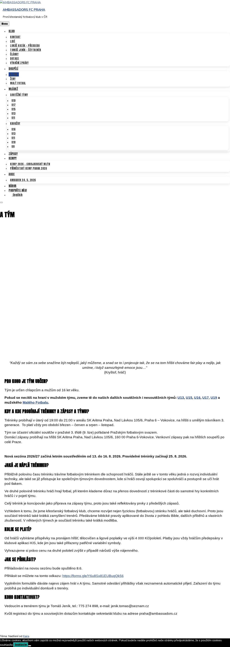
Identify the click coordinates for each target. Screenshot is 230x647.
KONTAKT (15, 37)
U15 (14, 109)
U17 (14, 105)
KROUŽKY (15, 123)
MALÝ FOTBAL (18, 83)
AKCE (12, 174)
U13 (14, 113)
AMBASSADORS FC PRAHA (24, 10)
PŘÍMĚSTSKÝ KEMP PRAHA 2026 (28, 168)
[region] (115, 288)
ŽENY (12, 79)
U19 (14, 100)
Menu (4, 23)
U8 (13, 146)
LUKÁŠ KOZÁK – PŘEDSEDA (25, 45)
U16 (14, 129)
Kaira (26, 636)
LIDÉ (12, 41)
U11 (13, 118)
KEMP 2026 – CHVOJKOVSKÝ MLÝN (30, 164)
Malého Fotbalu (35, 402)
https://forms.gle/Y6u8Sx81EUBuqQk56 (93, 576)
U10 (14, 142)
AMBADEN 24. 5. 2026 (23, 180)
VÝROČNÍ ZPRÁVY (19, 63)
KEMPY (13, 158)
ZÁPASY (13, 153)
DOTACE (14, 58)
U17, (206, 398)
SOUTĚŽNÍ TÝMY (19, 95)
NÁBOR (12, 186)
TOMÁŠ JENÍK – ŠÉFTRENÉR (25, 50)
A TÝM (13, 74)
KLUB (12, 31)
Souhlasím (21, 644)
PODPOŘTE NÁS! (18, 190)
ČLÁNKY (14, 54)
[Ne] (29, 645)
